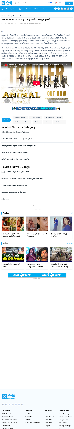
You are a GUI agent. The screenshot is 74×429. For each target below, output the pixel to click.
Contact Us (28, 417)
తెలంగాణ (28, 9)
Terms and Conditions (32, 423)
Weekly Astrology (65, 426)
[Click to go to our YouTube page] (68, 8)
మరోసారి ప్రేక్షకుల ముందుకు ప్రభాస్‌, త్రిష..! (35, 132)
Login (69, 3)
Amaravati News (7, 417)
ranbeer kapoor (20, 117)
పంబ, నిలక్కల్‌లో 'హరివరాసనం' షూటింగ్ (36, 153)
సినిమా (36, 9)
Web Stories (63, 423)
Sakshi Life (48, 420)
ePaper (50, 3)
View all (70, 213)
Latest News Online (65, 417)
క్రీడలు (42, 9)
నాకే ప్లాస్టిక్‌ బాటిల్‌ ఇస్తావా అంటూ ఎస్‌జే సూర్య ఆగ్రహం (36, 146)
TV (62, 3)
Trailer (37, 122)
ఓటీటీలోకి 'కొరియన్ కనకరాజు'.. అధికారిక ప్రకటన (35, 139)
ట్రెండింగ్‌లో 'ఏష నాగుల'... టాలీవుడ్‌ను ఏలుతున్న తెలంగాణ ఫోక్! (36, 179)
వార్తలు (12, 9)
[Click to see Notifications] (56, 3)
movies (21, 16)
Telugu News (63, 420)
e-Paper (47, 426)
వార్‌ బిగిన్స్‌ (33, 199)
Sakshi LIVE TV (49, 417)
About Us (28, 414)
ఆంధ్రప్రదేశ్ (20, 9)
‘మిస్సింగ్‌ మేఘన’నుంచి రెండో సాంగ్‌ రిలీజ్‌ (35, 186)
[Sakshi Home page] (6, 3)
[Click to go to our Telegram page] (19, 404)
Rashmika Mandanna (22, 122)
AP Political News (7, 414)
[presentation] (4, 223)
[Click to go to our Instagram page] (65, 8)
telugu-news (12, 16)
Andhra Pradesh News (9, 420)
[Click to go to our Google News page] (71, 8)
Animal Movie (35, 117)
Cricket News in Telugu (9, 423)
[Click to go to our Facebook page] (55, 8)
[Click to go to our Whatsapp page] (58, 8)
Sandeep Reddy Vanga (53, 117)
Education (48, 414)
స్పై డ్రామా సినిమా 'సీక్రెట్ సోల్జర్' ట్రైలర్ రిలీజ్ (33, 172)
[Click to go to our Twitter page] (62, 8)
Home (3, 16)
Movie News (59, 122)
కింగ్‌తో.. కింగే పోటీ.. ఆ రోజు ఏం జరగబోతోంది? (35, 159)
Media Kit (28, 420)
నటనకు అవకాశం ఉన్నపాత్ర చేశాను (33, 192)
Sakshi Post (48, 423)
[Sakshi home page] (8, 396)
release (47, 122)
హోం (7, 9)
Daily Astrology (64, 414)
